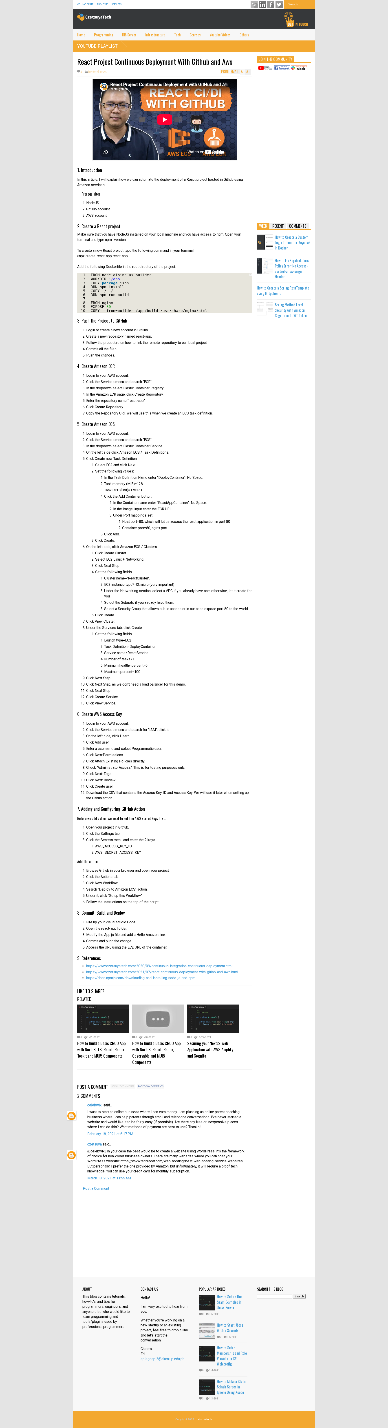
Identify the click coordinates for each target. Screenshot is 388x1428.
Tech (177, 35)
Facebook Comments (150, 1086)
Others (244, 35)
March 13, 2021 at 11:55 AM (109, 1178)
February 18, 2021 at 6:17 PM (110, 1134)
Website (254, 4)
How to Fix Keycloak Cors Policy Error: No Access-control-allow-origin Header (292, 268)
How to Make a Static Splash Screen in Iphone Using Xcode (231, 1387)
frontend (93, 71)
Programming (103, 35)
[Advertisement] (284, 148)
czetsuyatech (203, 1419)
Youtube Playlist (97, 46)
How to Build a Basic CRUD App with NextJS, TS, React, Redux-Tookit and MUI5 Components (101, 1049)
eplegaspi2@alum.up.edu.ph (162, 1359)
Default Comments (122, 1086)
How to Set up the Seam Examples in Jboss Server (229, 1302)
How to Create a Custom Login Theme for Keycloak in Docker (292, 242)
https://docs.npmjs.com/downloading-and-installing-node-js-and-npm (140, 978)
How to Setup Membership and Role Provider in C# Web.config (232, 1356)
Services (116, 4)
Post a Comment (96, 1188)
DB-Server (129, 35)
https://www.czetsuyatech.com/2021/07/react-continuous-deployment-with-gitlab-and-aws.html (162, 972)
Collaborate (85, 4)
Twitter (279, 4)
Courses (195, 35)
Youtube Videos (220, 35)
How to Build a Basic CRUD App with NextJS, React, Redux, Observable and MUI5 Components (156, 1052)
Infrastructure (155, 35)
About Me (102, 4)
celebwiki (94, 1105)
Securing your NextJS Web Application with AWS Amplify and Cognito (210, 1049)
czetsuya (94, 1144)
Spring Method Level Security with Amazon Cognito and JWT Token (291, 310)
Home (81, 35)
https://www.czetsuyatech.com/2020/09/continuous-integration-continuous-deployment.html (159, 966)
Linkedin (262, 4)
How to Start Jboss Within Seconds (230, 1327)
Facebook (270, 4)
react (103, 71)
